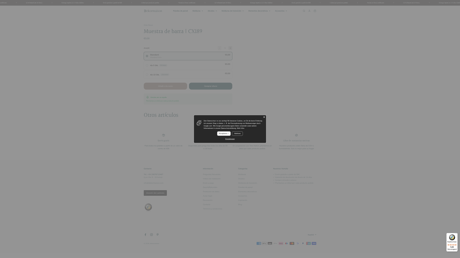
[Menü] (456, 234)
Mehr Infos (240, 128)
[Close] (264, 117)
